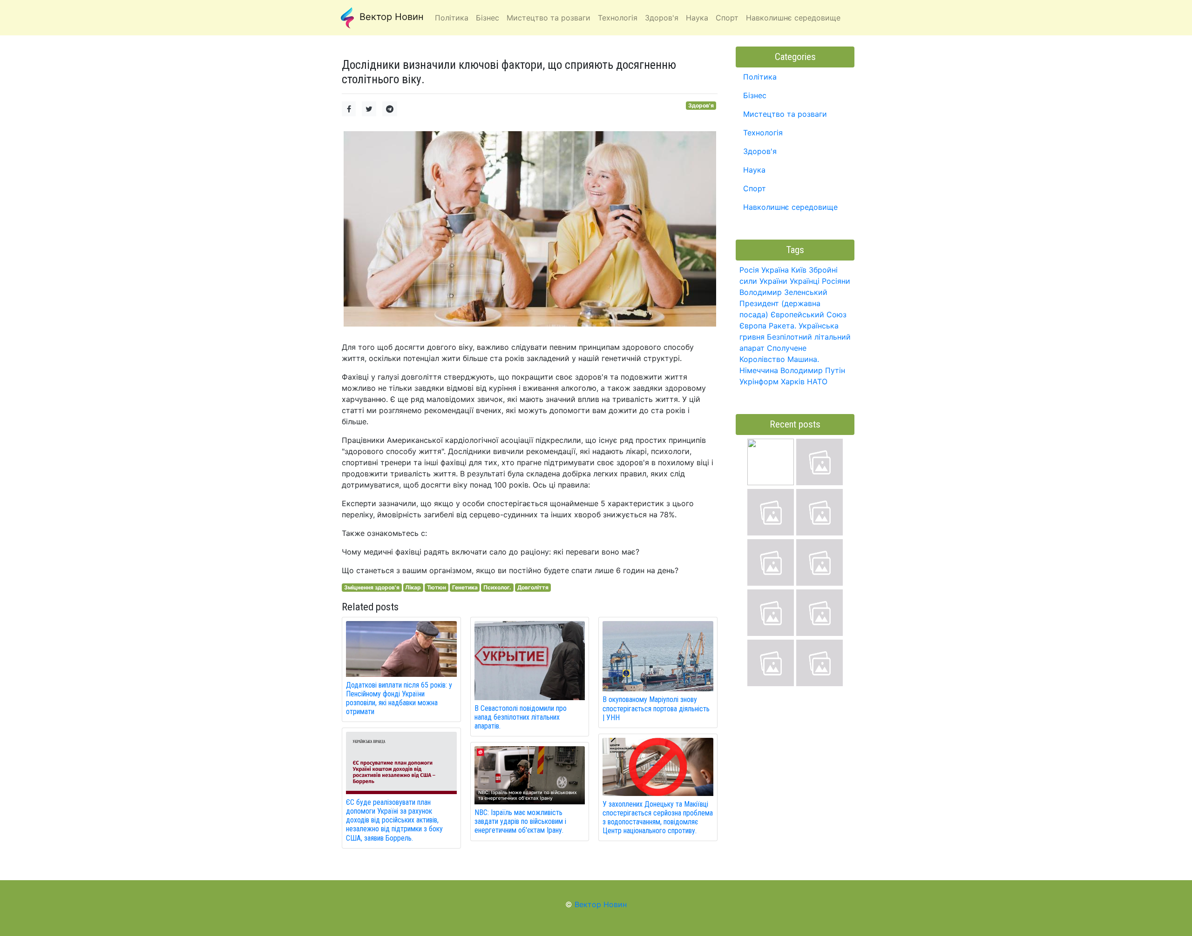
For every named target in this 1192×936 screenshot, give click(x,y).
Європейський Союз (809, 314)
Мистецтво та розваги (785, 114)
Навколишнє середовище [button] (793, 17)
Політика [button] (451, 17)
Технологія (763, 132)
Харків (793, 381)
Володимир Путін (812, 370)
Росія (749, 269)
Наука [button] (697, 17)
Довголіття (533, 587)
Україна (775, 269)
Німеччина (758, 370)
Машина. (803, 359)
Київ (798, 269)
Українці (805, 281)
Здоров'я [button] (661, 17)
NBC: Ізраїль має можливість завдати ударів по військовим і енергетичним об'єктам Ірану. (520, 821)
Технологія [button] (617, 17)
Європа (752, 325)
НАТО (817, 381)
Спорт (754, 188)
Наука (754, 169)
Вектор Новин (390, 16)
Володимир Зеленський (783, 292)
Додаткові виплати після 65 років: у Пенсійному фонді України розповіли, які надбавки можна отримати (399, 698)
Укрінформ (759, 381)
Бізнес (754, 95)
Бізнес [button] (487, 17)
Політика (760, 76)
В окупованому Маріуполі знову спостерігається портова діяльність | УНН (656, 708)
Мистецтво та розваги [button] (548, 17)
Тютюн (436, 587)
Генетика (465, 587)
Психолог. (497, 587)
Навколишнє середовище (790, 207)
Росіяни (836, 281)
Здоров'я (701, 105)
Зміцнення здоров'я (372, 587)
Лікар (413, 587)
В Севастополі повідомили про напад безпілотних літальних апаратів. (520, 717)
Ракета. (782, 325)
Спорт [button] (727, 17)
